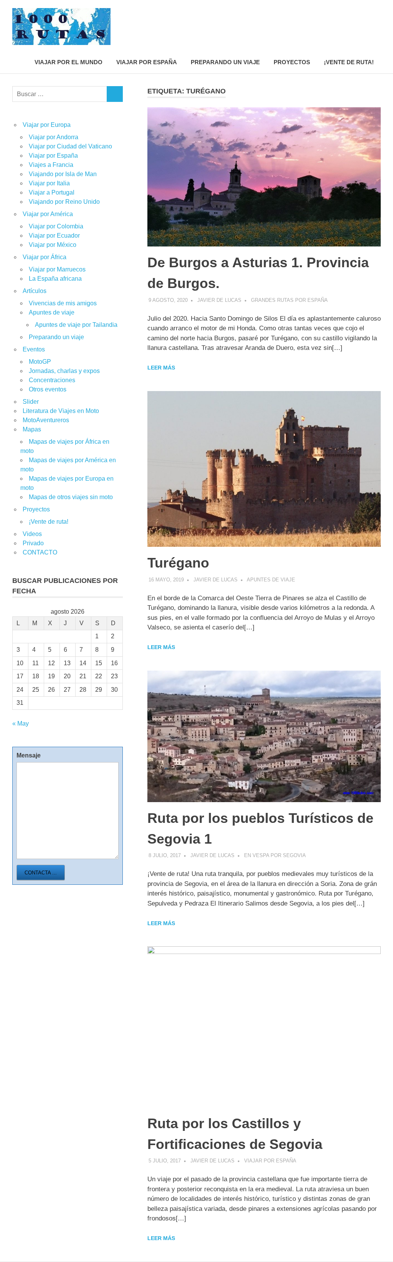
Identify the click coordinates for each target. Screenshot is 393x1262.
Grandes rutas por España (289, 300)
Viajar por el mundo (68, 62)
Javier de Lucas (219, 300)
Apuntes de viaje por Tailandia (76, 324)
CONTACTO (40, 552)
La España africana (55, 278)
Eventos (34, 349)
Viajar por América (48, 214)
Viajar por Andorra (53, 137)
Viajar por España (146, 62)
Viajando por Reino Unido (64, 201)
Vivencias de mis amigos (63, 303)
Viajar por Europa (47, 125)
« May (20, 723)
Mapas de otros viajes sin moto (71, 497)
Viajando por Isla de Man (63, 174)
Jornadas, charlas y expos (64, 371)
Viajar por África (44, 257)
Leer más (161, 368)
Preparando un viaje (225, 62)
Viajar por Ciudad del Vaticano (70, 146)
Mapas (32, 429)
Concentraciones (52, 380)
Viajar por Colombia (56, 226)
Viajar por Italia (49, 183)
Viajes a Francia (51, 164)
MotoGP (40, 361)
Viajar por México (52, 244)
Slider (31, 401)
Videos (32, 534)
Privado (33, 543)
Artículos (34, 291)
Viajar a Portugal (51, 192)
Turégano (178, 563)
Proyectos (292, 62)
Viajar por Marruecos (57, 269)
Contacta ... (41, 873)
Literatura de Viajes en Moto (61, 411)
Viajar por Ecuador (54, 235)
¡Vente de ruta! (349, 62)
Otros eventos (47, 389)
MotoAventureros (46, 420)
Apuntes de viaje (271, 580)
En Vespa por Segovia (275, 855)
